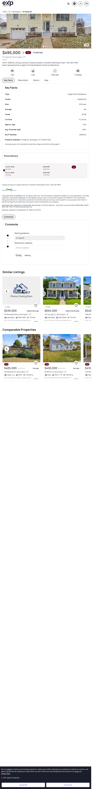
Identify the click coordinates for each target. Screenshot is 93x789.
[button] (23, 53)
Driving (18, 255)
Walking (28, 255)
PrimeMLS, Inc (19, 196)
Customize (68, 785)
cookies (9, 769)
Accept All (23, 785)
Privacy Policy (5, 774)
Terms (77, 771)
